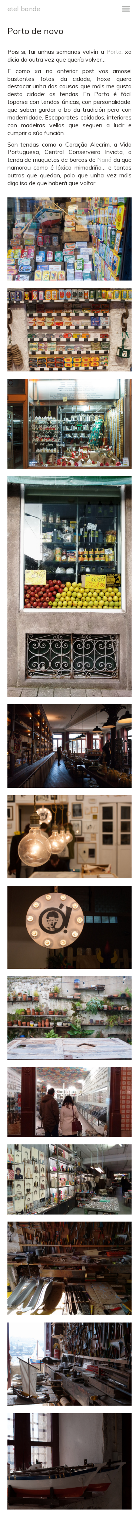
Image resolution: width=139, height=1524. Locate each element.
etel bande (23, 8)
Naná (104, 159)
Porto (114, 51)
